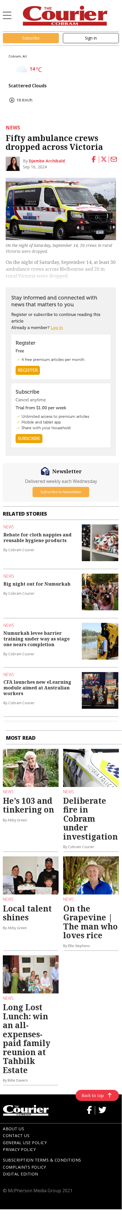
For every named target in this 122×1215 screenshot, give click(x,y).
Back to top (93, 1095)
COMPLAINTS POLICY (24, 1167)
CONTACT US (16, 1135)
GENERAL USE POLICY (25, 1142)
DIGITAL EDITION (20, 1174)
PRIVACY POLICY (19, 1149)
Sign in (91, 38)
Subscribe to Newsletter (61, 491)
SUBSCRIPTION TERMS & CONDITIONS (42, 1160)
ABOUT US (13, 1128)
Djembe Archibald (47, 161)
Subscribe (31, 38)
